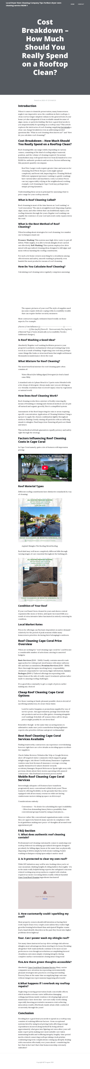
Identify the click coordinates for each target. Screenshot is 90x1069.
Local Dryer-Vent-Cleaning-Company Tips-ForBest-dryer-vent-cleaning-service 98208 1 (34, 4)
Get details (65, 127)
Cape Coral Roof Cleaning (28, 877)
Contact (81, 4)
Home (72, 4)
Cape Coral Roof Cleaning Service (42, 967)
